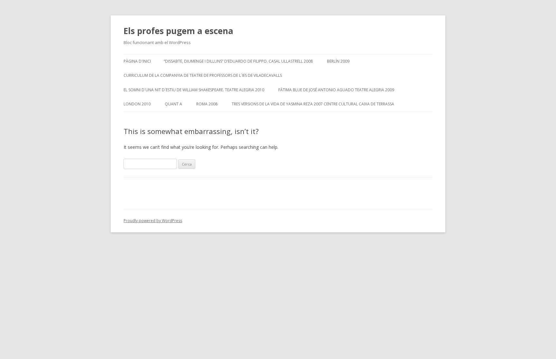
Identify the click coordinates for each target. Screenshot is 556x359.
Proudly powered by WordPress (153, 220)
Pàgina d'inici (137, 61)
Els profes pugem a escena (178, 31)
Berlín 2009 (338, 61)
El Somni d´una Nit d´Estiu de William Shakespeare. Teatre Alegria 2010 (194, 90)
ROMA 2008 (207, 104)
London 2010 (137, 104)
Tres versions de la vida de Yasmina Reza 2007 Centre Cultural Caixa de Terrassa (313, 104)
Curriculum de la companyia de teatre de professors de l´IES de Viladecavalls (203, 75)
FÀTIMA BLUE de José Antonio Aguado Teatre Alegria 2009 (336, 90)
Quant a (173, 104)
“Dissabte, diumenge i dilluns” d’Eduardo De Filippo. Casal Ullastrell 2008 (238, 61)
